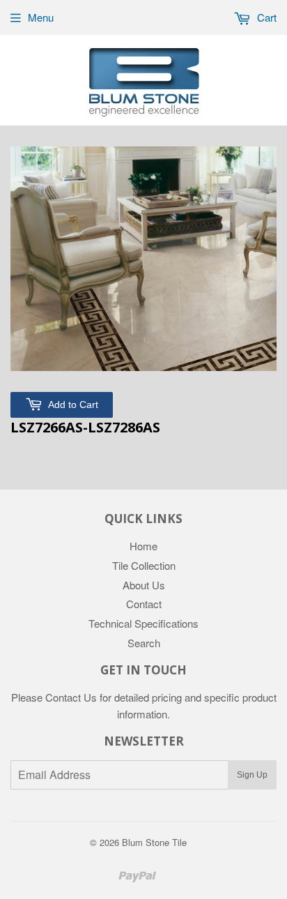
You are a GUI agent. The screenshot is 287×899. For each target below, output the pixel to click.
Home (143, 545)
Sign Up (252, 775)
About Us (144, 584)
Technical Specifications (143, 623)
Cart (265, 17)
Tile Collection (144, 565)
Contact (144, 603)
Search (143, 642)
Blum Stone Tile (154, 842)
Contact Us (71, 697)
